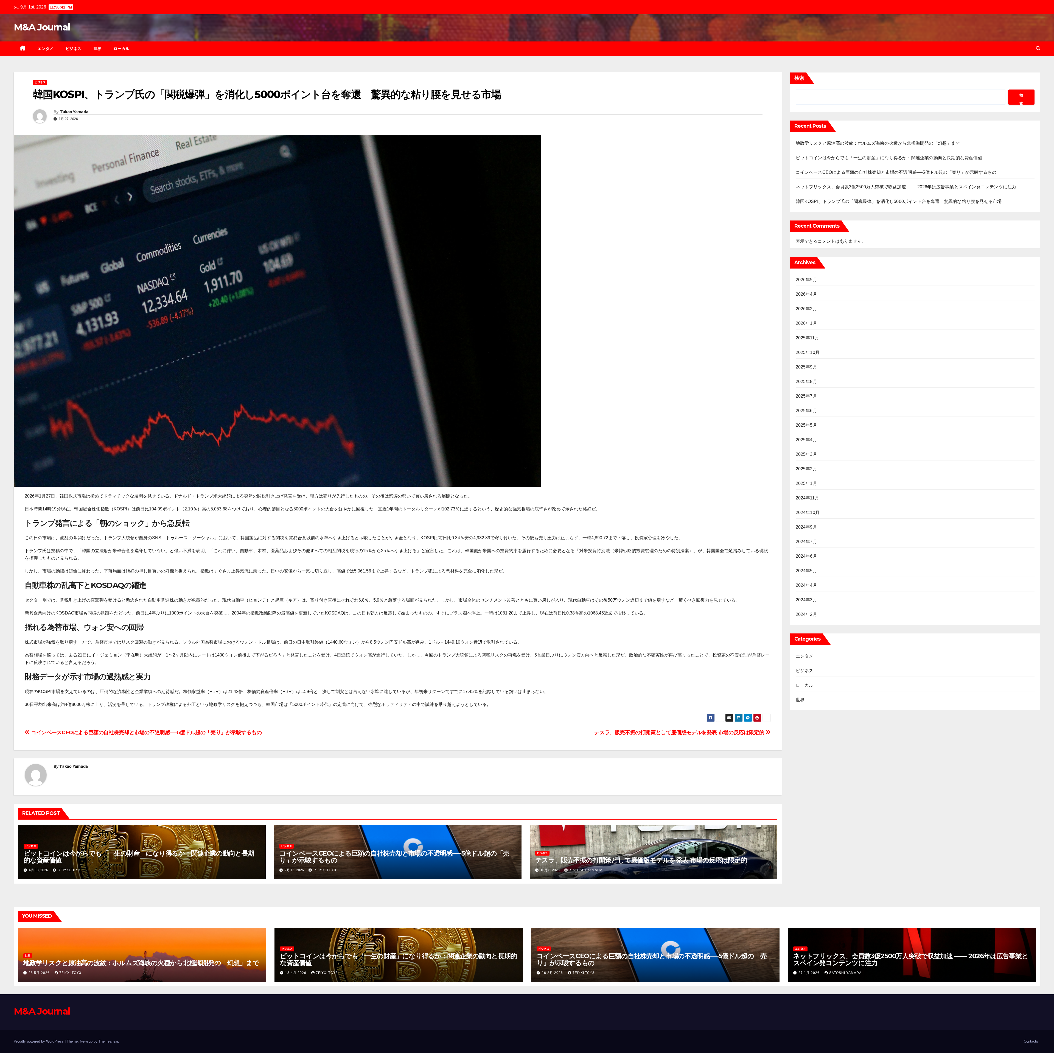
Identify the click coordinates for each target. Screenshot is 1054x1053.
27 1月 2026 (809, 973)
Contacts (1031, 1041)
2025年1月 (806, 483)
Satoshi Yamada (585, 870)
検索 (799, 78)
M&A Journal (42, 27)
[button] (1038, 48)
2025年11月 (807, 338)
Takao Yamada (74, 111)
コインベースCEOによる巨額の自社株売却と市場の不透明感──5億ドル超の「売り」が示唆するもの (146, 732)
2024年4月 (806, 585)
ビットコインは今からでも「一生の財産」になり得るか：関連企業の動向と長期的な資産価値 (139, 856)
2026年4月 (806, 294)
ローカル (122, 48)
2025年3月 (806, 454)
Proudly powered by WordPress (39, 1041)
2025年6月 (806, 410)
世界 (98, 48)
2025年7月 (806, 396)
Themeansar (108, 1041)
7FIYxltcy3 (68, 870)
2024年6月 (806, 556)
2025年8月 (806, 381)
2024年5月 (806, 570)
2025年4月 (806, 439)
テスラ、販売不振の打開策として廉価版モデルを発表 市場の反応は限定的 (680, 732)
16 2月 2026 (553, 973)
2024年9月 (806, 527)
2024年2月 (806, 614)
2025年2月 (806, 469)
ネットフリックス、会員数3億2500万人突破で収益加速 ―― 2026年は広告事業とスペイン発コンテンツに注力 (906, 187)
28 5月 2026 (40, 973)
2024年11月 (807, 498)
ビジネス (74, 48)
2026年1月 (806, 323)
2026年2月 (806, 308)
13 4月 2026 (296, 973)
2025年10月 (808, 352)
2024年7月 (806, 541)
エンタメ (46, 48)
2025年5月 (806, 425)
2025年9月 (806, 367)
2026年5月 (806, 279)
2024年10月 (808, 512)
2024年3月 (806, 599)
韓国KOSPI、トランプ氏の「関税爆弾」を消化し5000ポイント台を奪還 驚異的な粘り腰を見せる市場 (899, 201)
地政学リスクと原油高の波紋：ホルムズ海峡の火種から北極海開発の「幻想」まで (878, 143)
